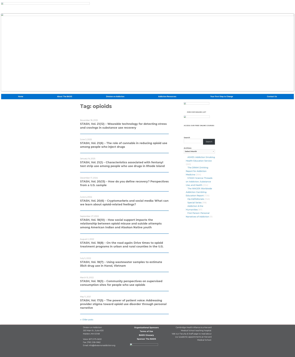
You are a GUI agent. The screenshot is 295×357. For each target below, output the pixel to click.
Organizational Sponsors (146, 327)
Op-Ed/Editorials (195, 199)
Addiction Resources (167, 96)
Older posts (86, 320)
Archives (187, 148)
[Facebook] (193, 345)
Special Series (194, 202)
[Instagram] (209, 345)
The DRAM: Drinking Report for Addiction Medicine (197, 171)
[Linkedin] (201, 345)
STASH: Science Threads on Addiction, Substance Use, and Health (199, 181)
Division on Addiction (115, 96)
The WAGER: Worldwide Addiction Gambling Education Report (199, 192)
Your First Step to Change (221, 96)
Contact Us (272, 96)
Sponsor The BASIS (146, 339)
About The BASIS (64, 96)
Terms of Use (146, 331)
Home (20, 96)
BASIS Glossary (146, 335)
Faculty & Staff (186, 334)
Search (187, 138)
